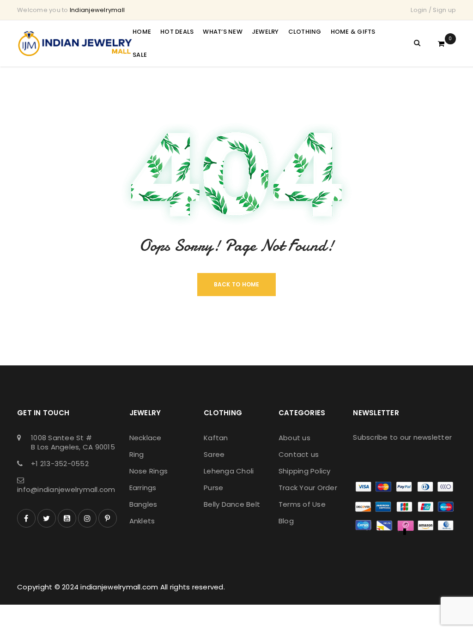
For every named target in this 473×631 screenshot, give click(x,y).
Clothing (223, 413)
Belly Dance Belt (232, 504)
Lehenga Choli (229, 471)
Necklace (145, 438)
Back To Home (237, 284)
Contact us (299, 454)
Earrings (143, 487)
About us (294, 438)
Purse (213, 487)
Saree (214, 454)
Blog (286, 521)
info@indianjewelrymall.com (66, 489)
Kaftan (216, 438)
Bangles (143, 504)
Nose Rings (148, 471)
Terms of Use (302, 504)
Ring (136, 454)
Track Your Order (308, 487)
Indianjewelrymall (97, 10)
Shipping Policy (305, 471)
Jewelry (145, 413)
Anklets (142, 521)
